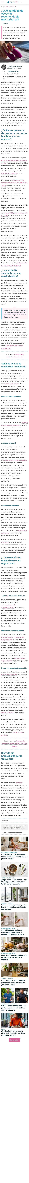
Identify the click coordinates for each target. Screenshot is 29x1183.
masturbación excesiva (11, 384)
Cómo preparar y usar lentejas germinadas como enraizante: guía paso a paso (13, 983)
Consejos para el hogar (8, 878)
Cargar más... (14, 1040)
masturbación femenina (9, 173)
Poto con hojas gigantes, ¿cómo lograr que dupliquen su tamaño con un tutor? (14, 907)
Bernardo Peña (17, 68)
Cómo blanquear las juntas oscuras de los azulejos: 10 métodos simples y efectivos (12, 932)
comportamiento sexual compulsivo (15, 460)
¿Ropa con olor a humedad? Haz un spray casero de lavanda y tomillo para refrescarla (14, 882)
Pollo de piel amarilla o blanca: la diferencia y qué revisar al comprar (14, 957)
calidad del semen (7, 713)
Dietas (3, 1029)
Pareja (3, 6)
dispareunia (5, 542)
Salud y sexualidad (11, 6)
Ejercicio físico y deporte (8, 1004)
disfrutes (19, 783)
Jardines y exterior (7, 903)
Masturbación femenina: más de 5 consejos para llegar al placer (14, 743)
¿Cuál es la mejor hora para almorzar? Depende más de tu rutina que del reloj (13, 1033)
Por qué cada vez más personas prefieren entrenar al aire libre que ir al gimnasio (13, 1008)
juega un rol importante (9, 674)
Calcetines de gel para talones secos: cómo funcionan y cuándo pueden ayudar (14, 856)
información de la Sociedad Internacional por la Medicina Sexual (14, 182)
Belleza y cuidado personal (9, 852)
